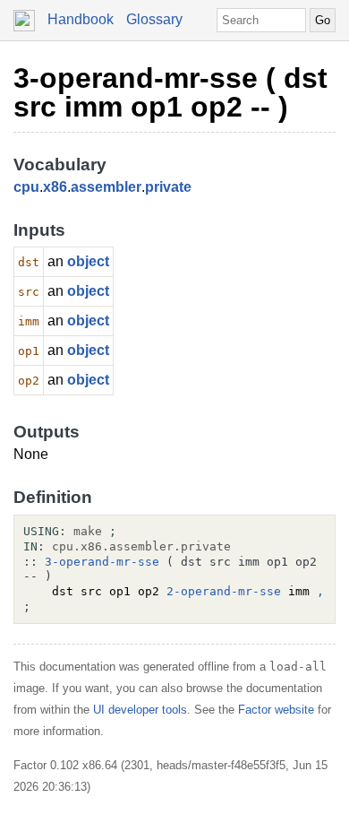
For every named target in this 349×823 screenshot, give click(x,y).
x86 (55, 187)
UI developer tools (140, 709)
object (88, 261)
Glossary (154, 19)
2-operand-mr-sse (223, 591)
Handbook (80, 19)
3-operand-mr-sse (102, 561)
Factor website (276, 709)
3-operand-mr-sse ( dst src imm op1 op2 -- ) (170, 92)
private (168, 187)
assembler (106, 187)
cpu (26, 187)
